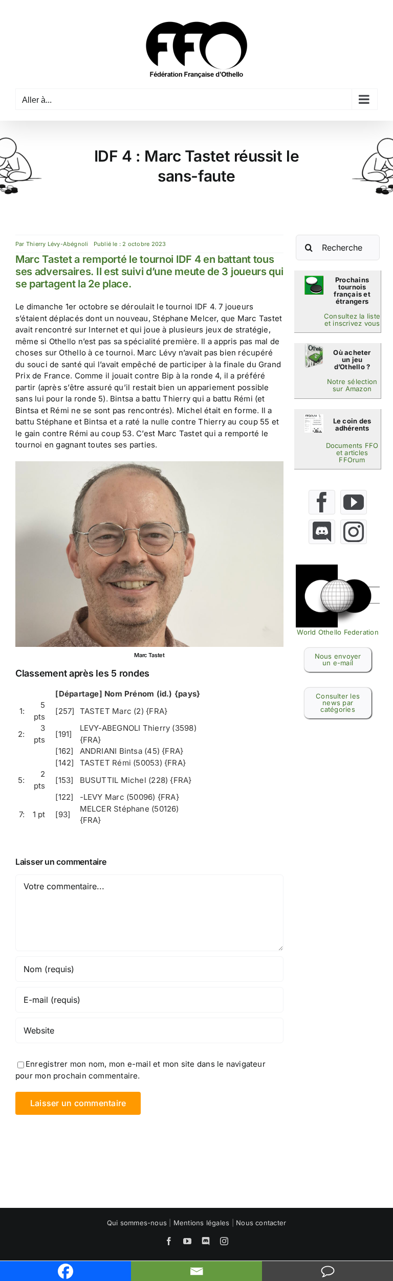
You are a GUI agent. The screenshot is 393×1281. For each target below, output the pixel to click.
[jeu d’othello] (313, 347)
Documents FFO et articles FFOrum (352, 452)
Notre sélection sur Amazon (352, 385)
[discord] (322, 532)
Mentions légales (201, 1223)
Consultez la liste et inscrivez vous (352, 319)
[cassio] (313, 279)
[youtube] (353, 502)
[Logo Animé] (338, 568)
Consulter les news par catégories (338, 702)
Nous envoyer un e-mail (338, 659)
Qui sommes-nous (137, 1223)
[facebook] (322, 502)
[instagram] (353, 532)
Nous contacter (261, 1223)
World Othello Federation (337, 632)
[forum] (313, 418)
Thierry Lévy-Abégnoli (57, 244)
